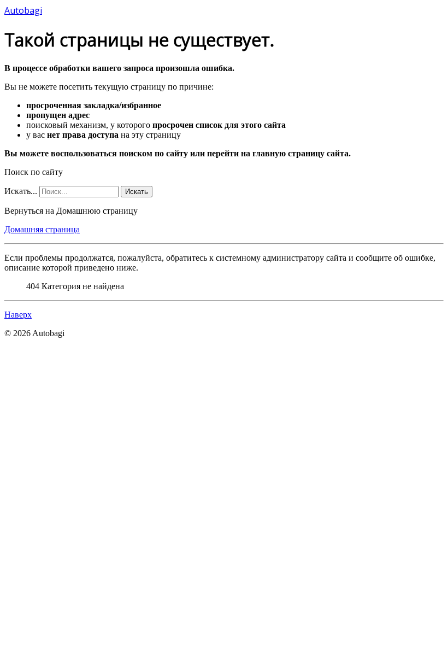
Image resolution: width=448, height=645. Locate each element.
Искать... (20, 191)
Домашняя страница (42, 229)
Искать (136, 191)
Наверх (18, 314)
